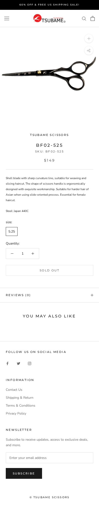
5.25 (11, 231)
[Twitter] (18, 363)
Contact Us (14, 389)
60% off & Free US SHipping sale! (49, 4)
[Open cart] (93, 18)
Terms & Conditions (20, 405)
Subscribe (24, 473)
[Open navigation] (6, 18)
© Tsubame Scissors (50, 497)
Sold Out (49, 270)
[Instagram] (29, 363)
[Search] (84, 18)
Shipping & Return (19, 397)
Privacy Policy (16, 413)
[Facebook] (7, 363)
